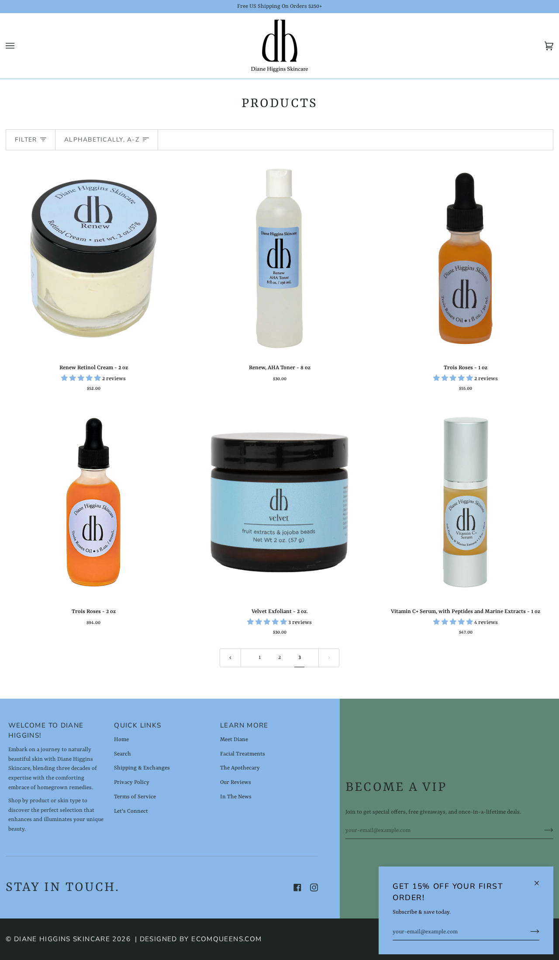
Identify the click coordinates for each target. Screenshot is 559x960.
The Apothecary (240, 768)
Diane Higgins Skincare (62, 939)
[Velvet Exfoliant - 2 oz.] (279, 502)
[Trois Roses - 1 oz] (465, 258)
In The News (236, 797)
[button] (81, 378)
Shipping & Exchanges (142, 768)
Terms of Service (135, 797)
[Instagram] (314, 887)
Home (121, 739)
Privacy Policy (131, 782)
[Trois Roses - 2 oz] (93, 502)
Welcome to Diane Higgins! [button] (46, 730)
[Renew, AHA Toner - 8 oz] (279, 258)
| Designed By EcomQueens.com (198, 939)
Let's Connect (131, 811)
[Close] (540, 879)
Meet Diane (234, 739)
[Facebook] (297, 887)
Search (122, 754)
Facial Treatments (242, 754)
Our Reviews (235, 782)
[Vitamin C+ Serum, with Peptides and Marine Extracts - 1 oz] (465, 502)
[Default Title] (93, 258)
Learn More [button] (244, 725)
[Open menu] (19, 46)
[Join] (527, 932)
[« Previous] (230, 657)
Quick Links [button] (137, 725)
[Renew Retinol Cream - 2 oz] (93, 258)
